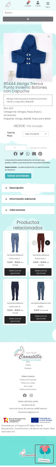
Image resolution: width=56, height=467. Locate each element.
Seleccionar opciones (15, 272)
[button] (16, 154)
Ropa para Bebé (41, 118)
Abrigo (19, 118)
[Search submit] (28, 19)
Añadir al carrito (38, 147)
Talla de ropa (11, 134)
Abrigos (21, 111)
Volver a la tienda (18, 175)
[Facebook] (25, 395)
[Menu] (48, 3)
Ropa (30, 111)
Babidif (27, 118)
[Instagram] (31, 395)
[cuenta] (37, 2)
